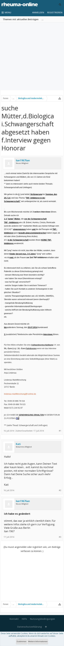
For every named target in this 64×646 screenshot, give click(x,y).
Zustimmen (21, 641)
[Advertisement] (32, 56)
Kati (18, 444)
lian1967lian (23, 160)
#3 (60, 537)
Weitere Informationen (38, 641)
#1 (60, 430)
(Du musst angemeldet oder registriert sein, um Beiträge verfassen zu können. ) (32, 549)
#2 (60, 490)
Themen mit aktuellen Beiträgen (21, 19)
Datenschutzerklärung (29, 626)
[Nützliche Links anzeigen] (59, 98)
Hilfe (24, 618)
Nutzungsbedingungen (42, 618)
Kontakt (14, 618)
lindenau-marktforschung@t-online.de (20, 394)
